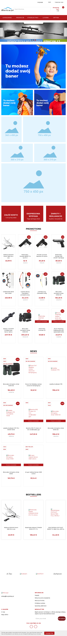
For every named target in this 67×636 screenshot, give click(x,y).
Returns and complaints (42, 598)
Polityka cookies (40, 603)
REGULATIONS (39, 600)
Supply (37, 595)
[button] (39, 592)
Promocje (20, 17)
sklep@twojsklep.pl (7, 596)
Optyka (56, 17)
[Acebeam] (9, 573)
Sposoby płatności (40, 606)
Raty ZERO (4, 614)
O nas (3, 612)
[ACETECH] (25, 573)
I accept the (49, 633)
